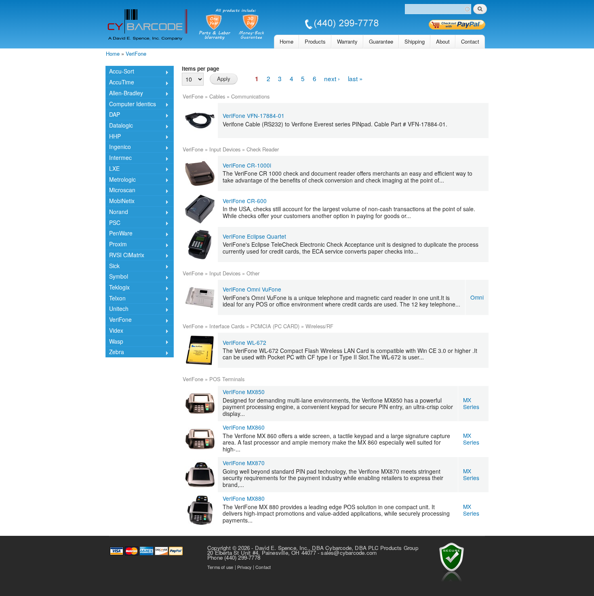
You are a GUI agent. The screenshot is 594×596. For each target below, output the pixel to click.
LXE (112, 169)
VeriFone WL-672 (244, 342)
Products (315, 41)
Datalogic (119, 126)
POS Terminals (226, 379)
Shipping (414, 41)
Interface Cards (226, 326)
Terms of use (220, 567)
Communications (250, 96)
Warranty (347, 41)
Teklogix (117, 288)
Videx (114, 331)
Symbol (116, 277)
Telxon (115, 299)
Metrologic (120, 180)
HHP (113, 137)
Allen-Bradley (124, 94)
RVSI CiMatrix (124, 255)
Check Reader (262, 149)
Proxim (116, 245)
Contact (470, 41)
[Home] (243, 25)
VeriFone (136, 53)
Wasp (114, 341)
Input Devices (224, 149)
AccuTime (119, 83)
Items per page (200, 68)
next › (332, 78)
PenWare (119, 234)
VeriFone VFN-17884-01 (253, 115)
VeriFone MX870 (244, 463)
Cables (217, 96)
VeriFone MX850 (244, 392)
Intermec (118, 158)
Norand (116, 212)
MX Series (471, 403)
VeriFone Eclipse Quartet (254, 236)
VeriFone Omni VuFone (252, 289)
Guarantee (381, 41)
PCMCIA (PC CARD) (275, 326)
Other (252, 273)
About (443, 41)
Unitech (116, 309)
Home (286, 41)
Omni (477, 297)
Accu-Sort (119, 72)
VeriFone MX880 (244, 498)
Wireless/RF (319, 326)
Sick (112, 266)
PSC (112, 223)
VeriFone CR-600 (245, 201)
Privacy (244, 567)
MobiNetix (120, 201)
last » (355, 78)
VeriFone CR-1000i (247, 165)
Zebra (114, 352)
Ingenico (118, 147)
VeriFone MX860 (244, 427)
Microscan (120, 190)
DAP (112, 115)
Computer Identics (130, 104)
